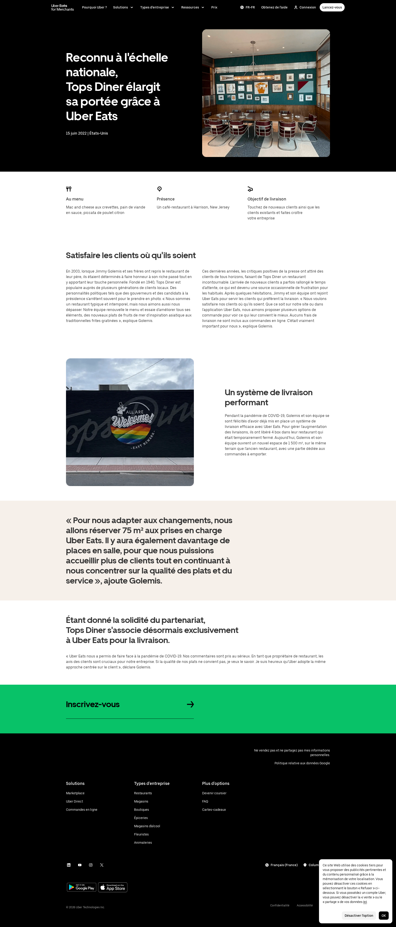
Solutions (120, 7)
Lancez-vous (332, 7)
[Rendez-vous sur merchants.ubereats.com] (62, 7)
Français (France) (284, 865)
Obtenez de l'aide (274, 7)
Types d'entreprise (154, 7)
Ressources (190, 7)
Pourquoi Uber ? (94, 7)
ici (365, 902)
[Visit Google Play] (81, 887)
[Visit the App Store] (112, 887)
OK (384, 915)
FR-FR (250, 7)
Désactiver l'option (359, 915)
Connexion (308, 7)
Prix (214, 7)
